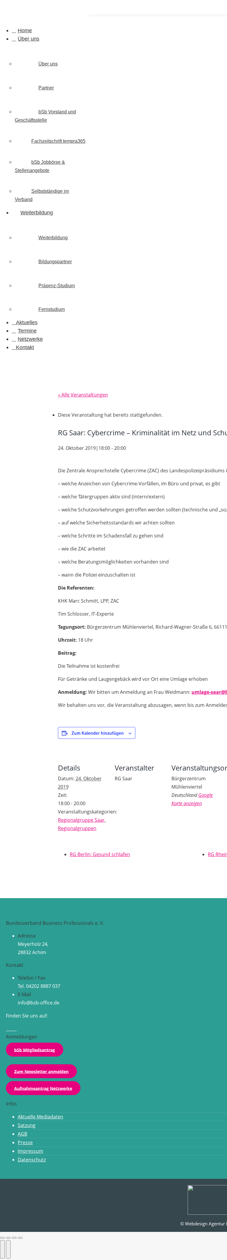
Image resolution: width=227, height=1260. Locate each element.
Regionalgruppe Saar (81, 820)
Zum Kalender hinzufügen (98, 733)
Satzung (26, 1125)
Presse (25, 1142)
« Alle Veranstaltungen (83, 394)
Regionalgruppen (77, 828)
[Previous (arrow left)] (2, 1249)
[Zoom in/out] (20, 1238)
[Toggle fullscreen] (14, 1238)
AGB (22, 1134)
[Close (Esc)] (2, 1238)
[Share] (8, 1238)
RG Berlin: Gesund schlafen (100, 854)
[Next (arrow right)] (8, 1249)
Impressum (30, 1151)
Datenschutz (32, 1159)
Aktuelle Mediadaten (40, 1116)
